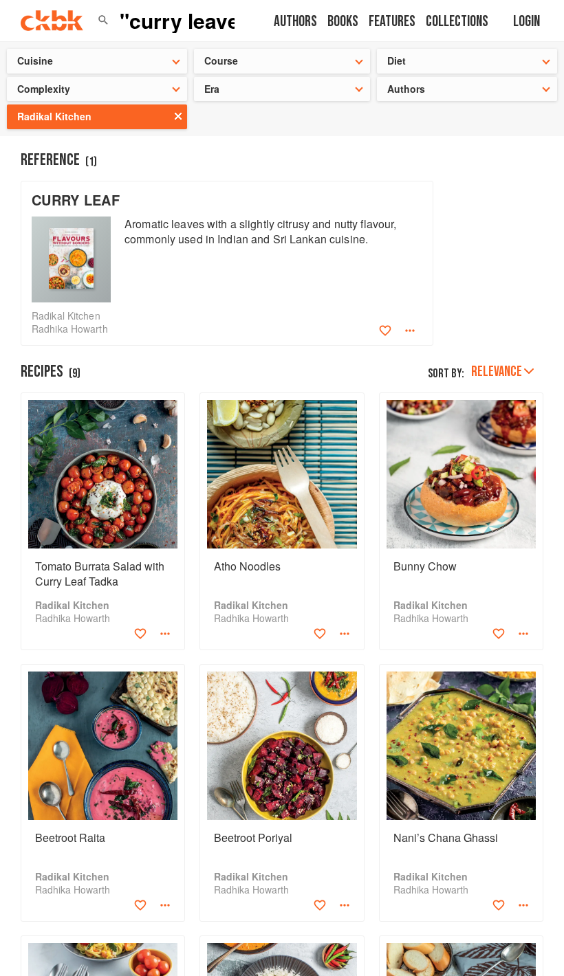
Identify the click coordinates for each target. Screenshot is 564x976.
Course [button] (221, 60)
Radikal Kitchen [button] (54, 116)
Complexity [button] (43, 89)
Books (342, 21)
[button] (103, 20)
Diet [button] (396, 60)
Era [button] (211, 89)
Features (392, 21)
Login (526, 21)
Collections (457, 21)
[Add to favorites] (385, 330)
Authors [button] (406, 89)
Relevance (496, 371)
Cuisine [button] (35, 60)
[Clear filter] (178, 116)
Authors (295, 21)
